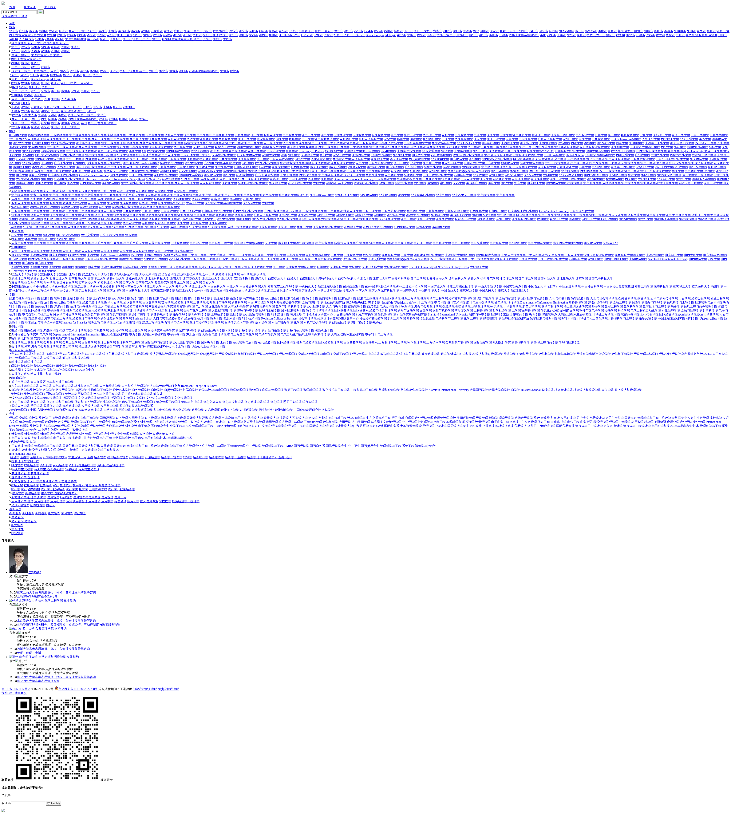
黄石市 (378, 31)
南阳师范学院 (601, 167)
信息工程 (544, 421)
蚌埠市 (398, 31)
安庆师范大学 (87, 191)
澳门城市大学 (357, 167)
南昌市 (135, 31)
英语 (394, 417)
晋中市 (39, 39)
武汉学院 (420, 183)
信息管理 (25, 421)
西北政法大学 (308, 175)
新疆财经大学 (129, 143)
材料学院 (692, 318)
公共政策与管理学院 (256, 314)
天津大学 (506, 135)
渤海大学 (678, 171)
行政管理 (38, 421)
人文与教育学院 (336, 306)
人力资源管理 (361, 421)
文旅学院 (426, 310)
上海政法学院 (157, 159)
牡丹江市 (307, 35)
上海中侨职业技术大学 (438, 175)
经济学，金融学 (298, 425)
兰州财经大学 (228, 139)
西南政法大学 (138, 139)
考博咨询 (41, 513)
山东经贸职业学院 (642, 159)
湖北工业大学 (110, 143)
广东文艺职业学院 (381, 163)
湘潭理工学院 (519, 171)
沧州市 (137, 39)
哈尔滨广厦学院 (476, 183)
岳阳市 (243, 35)
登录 (24, 16)
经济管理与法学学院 (708, 302)
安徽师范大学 (501, 179)
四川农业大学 (177, 139)
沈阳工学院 (496, 175)
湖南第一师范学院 (704, 155)
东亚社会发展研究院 (162, 306)
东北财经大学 (381, 135)
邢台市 (431, 35)
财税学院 (135, 322)
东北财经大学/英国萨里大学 (222, 163)
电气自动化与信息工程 (37, 314)
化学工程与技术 (180, 425)
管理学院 (60, 298)
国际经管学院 (37, 310)
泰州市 (581, 35)
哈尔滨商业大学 (278, 171)
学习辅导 (67, 513)
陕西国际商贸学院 (178, 151)
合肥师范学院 (432, 139)
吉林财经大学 (611, 183)
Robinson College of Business (279, 318)
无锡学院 (28, 155)
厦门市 (457, 31)
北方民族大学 (224, 167)
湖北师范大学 (209, 139)
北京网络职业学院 (330, 175)
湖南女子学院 (234, 143)
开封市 (504, 31)
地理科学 (452, 421)
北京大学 (84, 139)
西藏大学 (91, 159)
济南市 (92, 31)
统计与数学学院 (487, 298)
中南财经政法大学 (221, 135)
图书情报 (582, 417)
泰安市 (329, 31)
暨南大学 (397, 135)
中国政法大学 (355, 171)
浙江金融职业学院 (566, 147)
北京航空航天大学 (469, 143)
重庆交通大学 (38, 175)
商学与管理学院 (552, 306)
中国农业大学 (469, 179)
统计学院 (194, 298)
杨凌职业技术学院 (172, 163)
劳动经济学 (547, 425)
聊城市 (638, 31)
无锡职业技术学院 (224, 155)
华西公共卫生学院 (711, 318)
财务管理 (122, 417)
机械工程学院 (719, 298)
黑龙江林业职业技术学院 (138, 183)
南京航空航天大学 (88, 143)
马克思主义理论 (48, 429)
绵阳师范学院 (717, 167)
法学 (563, 421)
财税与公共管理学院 (317, 322)
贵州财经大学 (154, 135)
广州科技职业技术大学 (570, 151)
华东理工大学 (278, 183)
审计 (557, 417)
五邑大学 (512, 139)
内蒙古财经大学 (38, 135)
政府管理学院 (328, 298)
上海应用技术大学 (409, 151)
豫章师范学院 (615, 179)
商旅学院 (28, 306)
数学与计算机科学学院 (291, 306)
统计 (537, 417)
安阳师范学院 (438, 171)
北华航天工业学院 (116, 171)
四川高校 (97, 171)
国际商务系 (391, 425)
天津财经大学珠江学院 (301, 267)
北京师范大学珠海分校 (496, 167)
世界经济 (285, 417)
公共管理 (215, 417)
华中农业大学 (433, 167)
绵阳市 (207, 35)
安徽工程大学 (342, 155)
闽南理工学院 (138, 159)
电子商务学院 (56, 310)
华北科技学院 (464, 139)
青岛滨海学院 (521, 179)
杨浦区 (553, 31)
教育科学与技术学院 (175, 322)
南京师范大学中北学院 (700, 171)
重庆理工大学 (380, 159)
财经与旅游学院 (282, 322)
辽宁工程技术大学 (300, 183)
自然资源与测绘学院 (380, 306)
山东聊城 (60, 183)
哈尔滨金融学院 (524, 159)
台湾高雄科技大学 (53, 151)
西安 (476, 31)
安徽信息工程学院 (690, 183)
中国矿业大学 (276, 151)
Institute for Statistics (74, 322)
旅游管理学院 (182, 314)
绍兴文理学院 (416, 147)
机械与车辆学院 (366, 314)
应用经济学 (136, 417)
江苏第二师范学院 (563, 135)
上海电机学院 (463, 151)
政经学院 (236, 314)
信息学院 (203, 318)
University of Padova (311, 151)
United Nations (575, 155)
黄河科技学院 (471, 167)
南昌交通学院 (338, 167)
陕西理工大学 (81, 171)
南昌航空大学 (585, 135)
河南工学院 (648, 163)
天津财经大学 (362, 135)
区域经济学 (255, 417)
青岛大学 (73, 183)
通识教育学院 (132, 302)
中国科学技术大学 (524, 167)
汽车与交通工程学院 (58, 318)
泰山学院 (614, 135)
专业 (12, 413)
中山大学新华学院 (598, 151)
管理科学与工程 (81, 421)
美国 (621, 31)
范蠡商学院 (520, 314)
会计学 (33, 417)
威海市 (629, 31)
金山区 (13, 39)
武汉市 (53, 31)
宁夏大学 (646, 135)
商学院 (35, 298)
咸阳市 (533, 31)
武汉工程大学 (91, 274)
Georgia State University (94, 175)
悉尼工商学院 (397, 318)
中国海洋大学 (298, 179)
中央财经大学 (464, 135)
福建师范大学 (413, 175)
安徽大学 (390, 139)
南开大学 (480, 135)
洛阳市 (493, 35)
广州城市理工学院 (246, 167)
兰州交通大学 (375, 175)
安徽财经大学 (116, 135)
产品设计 (595, 417)
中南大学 (634, 175)
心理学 (409, 417)
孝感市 (441, 35)
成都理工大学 (662, 135)
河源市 (147, 35)
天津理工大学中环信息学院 (362, 151)
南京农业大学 (170, 155)
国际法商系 (361, 310)
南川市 (680, 35)
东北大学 (585, 139)
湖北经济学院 (514, 175)
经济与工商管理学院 (371, 298)
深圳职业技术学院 (166, 175)
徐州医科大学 (598, 163)
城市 (12, 27)
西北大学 (667, 147)
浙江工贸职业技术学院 (655, 171)
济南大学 (289, 143)
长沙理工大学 (66, 167)
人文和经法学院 (344, 314)
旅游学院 (236, 298)
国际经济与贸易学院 (534, 298)
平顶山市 (680, 31)
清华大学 (447, 151)
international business (23, 453)
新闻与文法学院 (408, 310)
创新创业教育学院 (109, 318)
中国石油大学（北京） (195, 155)
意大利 (660, 35)
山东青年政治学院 (282, 159)
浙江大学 (229, 175)
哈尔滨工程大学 (225, 147)
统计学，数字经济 (190, 421)
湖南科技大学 (94, 155)
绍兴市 (421, 35)
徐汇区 (51, 35)
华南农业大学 (404, 183)
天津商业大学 (343, 135)
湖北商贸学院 (119, 175)
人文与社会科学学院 (604, 298)
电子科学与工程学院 (449, 318)
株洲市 (121, 35)
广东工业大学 (63, 163)
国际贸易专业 (565, 425)
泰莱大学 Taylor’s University (685, 151)
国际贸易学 (107, 417)
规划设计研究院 (328, 318)
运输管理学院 (480, 306)
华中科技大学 (183, 147)
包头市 (543, 31)
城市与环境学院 (479, 314)
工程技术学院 (220, 314)
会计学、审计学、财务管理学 (223, 421)
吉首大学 (705, 139)
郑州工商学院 (75, 159)
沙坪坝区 (116, 39)
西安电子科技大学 (186, 183)
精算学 (648, 421)
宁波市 (293, 31)
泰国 (129, 35)
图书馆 (564, 310)
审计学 (617, 425)
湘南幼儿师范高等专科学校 (141, 163)
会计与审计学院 (142, 314)
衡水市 (197, 35)
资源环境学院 (232, 318)
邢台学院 (47, 163)
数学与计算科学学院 (320, 310)
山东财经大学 (18, 135)
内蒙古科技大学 (195, 143)
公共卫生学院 (274, 298)
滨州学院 (475, 159)
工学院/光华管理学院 (526, 310)
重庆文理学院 (281, 167)
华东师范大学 (699, 159)
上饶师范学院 (618, 175)
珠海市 (428, 31)
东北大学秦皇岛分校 (540, 151)
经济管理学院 (183, 302)
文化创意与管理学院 (95, 314)
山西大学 (343, 147)
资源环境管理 (466, 417)
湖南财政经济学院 (326, 139)
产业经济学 (326, 417)
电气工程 (573, 421)
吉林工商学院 (256, 151)
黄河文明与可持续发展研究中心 (311, 314)
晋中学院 (474, 147)
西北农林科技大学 (444, 143)
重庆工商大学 (681, 135)
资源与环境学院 (247, 310)
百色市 (612, 31)
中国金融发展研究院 (671, 318)
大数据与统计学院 (224, 310)
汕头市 (551, 35)
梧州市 (273, 35)
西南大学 (577, 143)
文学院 (574, 310)
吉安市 (401, 35)
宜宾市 (437, 31)
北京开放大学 (592, 183)
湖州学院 (352, 143)
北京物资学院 (570, 171)
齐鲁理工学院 (71, 251)
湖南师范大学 (521, 135)
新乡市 (368, 31)
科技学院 (624, 310)
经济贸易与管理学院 (462, 298)
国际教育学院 (151, 302)
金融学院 (73, 298)
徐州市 (157, 35)
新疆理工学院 (540, 135)
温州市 (721, 31)
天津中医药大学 (372, 267)
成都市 (102, 31)
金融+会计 (376, 425)
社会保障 (171, 421)
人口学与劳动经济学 (56, 425)
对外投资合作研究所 (287, 302)
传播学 (24, 425)
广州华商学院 (719, 135)
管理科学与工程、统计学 (654, 417)
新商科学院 (239, 302)
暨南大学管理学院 (532, 163)
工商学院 (199, 302)
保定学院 (564, 143)
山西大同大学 (228, 159)
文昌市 (571, 35)
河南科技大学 (630, 183)
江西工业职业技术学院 (253, 179)
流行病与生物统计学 (637, 425)
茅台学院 (680, 147)
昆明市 (447, 31)
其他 (215, 35)
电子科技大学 (272, 143)
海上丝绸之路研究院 (577, 306)
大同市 (227, 39)
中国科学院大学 (385, 179)
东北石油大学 (533, 175)
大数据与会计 (115, 425)
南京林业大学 (116, 167)
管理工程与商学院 (100, 322)
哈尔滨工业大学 (354, 175)
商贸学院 (643, 298)
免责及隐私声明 (168, 689)
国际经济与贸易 (197, 417)
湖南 (284, 155)
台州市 (198, 39)
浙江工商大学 (247, 139)
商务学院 (413, 318)
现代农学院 (120, 322)
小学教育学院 (512, 306)
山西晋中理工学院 (596, 175)
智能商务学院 (630, 314)
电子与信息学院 (269, 334)
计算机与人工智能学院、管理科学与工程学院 (607, 318)
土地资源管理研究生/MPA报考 (37, 596)
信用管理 (272, 421)
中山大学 (308, 139)
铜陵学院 (416, 139)
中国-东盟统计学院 (260, 302)
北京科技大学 (666, 179)
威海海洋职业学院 (235, 171)
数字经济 (64, 421)
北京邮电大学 (440, 159)
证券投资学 (466, 421)
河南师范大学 (288, 215)
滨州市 (233, 35)
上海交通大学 (298, 171)
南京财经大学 (292, 135)
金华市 (701, 31)
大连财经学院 (37, 147)
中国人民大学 (44, 183)
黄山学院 (47, 179)
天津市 (83, 31)
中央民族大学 (106, 147)
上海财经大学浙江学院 (645, 147)
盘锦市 (223, 35)
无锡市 (514, 31)
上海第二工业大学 (657, 143)
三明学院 (614, 163)
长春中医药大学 (515, 151)
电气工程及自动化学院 (645, 310)
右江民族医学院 (441, 155)
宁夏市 (318, 35)
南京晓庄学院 (579, 163)
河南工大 (525, 147)
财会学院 (265, 322)
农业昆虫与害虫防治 (394, 302)
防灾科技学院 (266, 139)
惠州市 (483, 35)
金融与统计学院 (312, 302)
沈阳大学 (123, 147)
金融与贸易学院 (509, 298)
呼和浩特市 (220, 31)
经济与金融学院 (294, 298)
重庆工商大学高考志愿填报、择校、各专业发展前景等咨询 (56, 592)
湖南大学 (327, 135)
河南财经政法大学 (274, 147)
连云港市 (93, 39)
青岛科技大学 (18, 147)
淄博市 (49, 39)
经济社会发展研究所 (515, 318)
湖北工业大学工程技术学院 (568, 179)
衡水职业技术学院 (44, 167)
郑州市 (43, 31)
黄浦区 (41, 35)
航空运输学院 (531, 306)
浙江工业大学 (496, 139)
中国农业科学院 (381, 155)
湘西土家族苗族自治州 (83, 119)
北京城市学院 (31, 163)
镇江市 (137, 35)
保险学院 (638, 302)
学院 (12, 294)
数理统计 (51, 421)
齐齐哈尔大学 (547, 167)
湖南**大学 (302, 159)
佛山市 (408, 31)
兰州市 (338, 31)
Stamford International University (354, 179)
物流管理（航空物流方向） (242, 425)
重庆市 (168, 31)
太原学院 (662, 163)
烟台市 (263, 31)
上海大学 (448, 139)
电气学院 (440, 302)
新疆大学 (265, 167)
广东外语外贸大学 (267, 175)
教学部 (127, 310)
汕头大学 (486, 179)
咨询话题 (15, 509)
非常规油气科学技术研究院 (43, 322)
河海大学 (493, 135)
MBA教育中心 (349, 318)
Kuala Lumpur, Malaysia (381, 35)
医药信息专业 (160, 425)
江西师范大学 (397, 147)
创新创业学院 (341, 322)
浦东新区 (701, 35)
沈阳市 (145, 31)
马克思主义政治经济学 (386, 421)
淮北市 (630, 35)
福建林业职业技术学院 (253, 183)
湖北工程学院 (200, 151)
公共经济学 (409, 421)
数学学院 (312, 298)
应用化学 (673, 421)
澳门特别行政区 (289, 35)
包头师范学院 (400, 171)
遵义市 (91, 35)
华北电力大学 (173, 135)
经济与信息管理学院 (383, 310)
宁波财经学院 (215, 143)
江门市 (187, 35)
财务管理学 (152, 417)
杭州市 (178, 31)
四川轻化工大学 (706, 143)
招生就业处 (427, 318)
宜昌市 (650, 35)
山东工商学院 (700, 135)
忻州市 (338, 35)
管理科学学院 (567, 318)
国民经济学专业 (458, 425)
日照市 (722, 35)
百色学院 (292, 151)
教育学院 (535, 314)
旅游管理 (180, 417)
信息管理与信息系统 (125, 421)
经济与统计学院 (93, 302)
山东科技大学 (177, 159)
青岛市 (283, 31)
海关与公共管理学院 (428, 306)
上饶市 (561, 35)
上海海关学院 (548, 143)
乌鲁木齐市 (306, 31)
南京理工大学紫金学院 (302, 147)
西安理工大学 (670, 139)
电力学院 (202, 306)
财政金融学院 (220, 298)
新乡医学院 (388, 151)
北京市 (13, 31)
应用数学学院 (110, 405)
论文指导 (54, 513)
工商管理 (55, 417)
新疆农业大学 (49, 139)
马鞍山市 (349, 35)
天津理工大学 (310, 155)
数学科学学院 (633, 306)
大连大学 (301, 143)
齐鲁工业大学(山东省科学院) (174, 251)
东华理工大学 (148, 203)
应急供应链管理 (698, 417)
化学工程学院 (473, 318)
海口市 (127, 39)
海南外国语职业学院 (498, 155)
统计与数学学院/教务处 (366, 322)
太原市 (198, 31)
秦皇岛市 (591, 31)
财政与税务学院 (443, 310)
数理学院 (216, 318)
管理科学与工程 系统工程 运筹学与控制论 (408, 445)
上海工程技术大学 (141, 175)
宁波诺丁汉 (153, 179)
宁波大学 (416, 163)
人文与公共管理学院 (135, 385)
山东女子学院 (186, 167)
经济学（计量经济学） (340, 425)
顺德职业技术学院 (317, 163)
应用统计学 (441, 417)
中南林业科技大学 (292, 163)
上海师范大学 (135, 135)
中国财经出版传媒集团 (600, 155)
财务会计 (131, 425)
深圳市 (523, 31)
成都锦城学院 (452, 167)
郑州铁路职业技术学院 (81, 151)
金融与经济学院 (691, 310)
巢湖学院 (403, 179)
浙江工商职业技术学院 (488, 151)
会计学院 (86, 298)
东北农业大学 (272, 135)
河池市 (59, 39)
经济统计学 (97, 425)
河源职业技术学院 (160, 147)
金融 (401, 417)
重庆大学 (494, 183)
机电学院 (500, 302)
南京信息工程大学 (682, 143)
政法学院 (217, 322)
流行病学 (716, 417)
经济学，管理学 (619, 421)
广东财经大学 (59, 135)
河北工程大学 (31, 151)
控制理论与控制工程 (431, 421)
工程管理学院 (483, 310)
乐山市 (691, 31)
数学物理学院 (404, 306)
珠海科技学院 (247, 159)
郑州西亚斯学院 (697, 147)
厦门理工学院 (538, 171)
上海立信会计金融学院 (626, 139)
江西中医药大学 (90, 183)
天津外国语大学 (203, 147)
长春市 (273, 31)
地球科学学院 (201, 314)
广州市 (23, 31)
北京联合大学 (78, 135)
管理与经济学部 (200, 322)
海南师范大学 (361, 155)
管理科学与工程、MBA (207, 425)
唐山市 (61, 35)
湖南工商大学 (311, 135)
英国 (543, 35)
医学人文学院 (113, 302)
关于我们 (50, 7)
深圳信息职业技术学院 (468, 155)
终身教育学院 (163, 314)
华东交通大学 (431, 151)
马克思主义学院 (253, 298)
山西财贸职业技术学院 (144, 171)
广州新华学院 (167, 167)
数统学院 (448, 306)
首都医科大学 (138, 147)
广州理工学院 (41, 143)
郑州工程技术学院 (557, 163)
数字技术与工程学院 (656, 306)
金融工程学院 (622, 302)
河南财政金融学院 (704, 179)
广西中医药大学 (543, 147)
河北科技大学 (606, 143)
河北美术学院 (596, 179)
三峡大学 (499, 147)
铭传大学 (135, 151)
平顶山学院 (636, 143)
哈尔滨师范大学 (456, 147)
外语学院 (598, 306)
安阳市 (111, 35)
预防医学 (363, 425)
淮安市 (494, 31)
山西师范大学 (431, 179)
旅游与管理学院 (655, 302)
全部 (12, 23)
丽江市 (473, 35)
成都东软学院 (209, 179)
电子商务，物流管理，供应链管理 (514, 421)
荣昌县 (253, 35)
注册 (17, 16)
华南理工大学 (432, 135)
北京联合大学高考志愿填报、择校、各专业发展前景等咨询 (56, 620)
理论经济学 (506, 417)
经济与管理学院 (19, 298)
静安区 (620, 35)
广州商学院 (642, 155)
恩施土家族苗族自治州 (524, 35)
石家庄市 (157, 31)
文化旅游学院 (218, 306)
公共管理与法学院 (218, 302)
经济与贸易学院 (163, 298)
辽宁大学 (257, 135)
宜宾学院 (295, 139)
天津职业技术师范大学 (527, 155)
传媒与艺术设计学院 (73, 330)
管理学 (66, 417)
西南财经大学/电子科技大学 (351, 159)
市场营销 (228, 417)
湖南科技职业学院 (366, 183)
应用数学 (637, 421)
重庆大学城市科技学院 (697, 175)
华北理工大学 (402, 155)
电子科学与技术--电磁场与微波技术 (675, 425)
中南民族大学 (119, 139)
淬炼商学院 (61, 306)
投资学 (266, 425)
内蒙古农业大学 (680, 155)
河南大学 (190, 135)
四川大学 (164, 143)
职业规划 (80, 513)
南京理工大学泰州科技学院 (228, 151)
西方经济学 (300, 417)
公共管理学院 (121, 298)
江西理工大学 (190, 179)
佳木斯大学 (229, 183)
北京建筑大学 (205, 167)
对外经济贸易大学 (63, 143)
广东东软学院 (368, 143)
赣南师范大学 (510, 163)
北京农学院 (480, 175)
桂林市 (71, 35)
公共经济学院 (316, 306)
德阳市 (610, 35)
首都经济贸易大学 (390, 143)
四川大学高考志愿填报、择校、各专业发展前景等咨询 (53, 648)
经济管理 (482, 417)
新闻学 (493, 417)
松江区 (104, 39)
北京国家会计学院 (21, 171)
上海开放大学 (289, 175)
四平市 (81, 35)
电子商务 (241, 417)
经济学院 (47, 298)
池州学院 (193, 159)
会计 (453, 417)
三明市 (503, 35)
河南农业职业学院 (617, 159)
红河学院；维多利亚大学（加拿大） (97, 163)
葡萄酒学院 (463, 306)
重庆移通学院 (540, 179)
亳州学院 (560, 159)
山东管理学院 (395, 167)
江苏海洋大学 (126, 155)
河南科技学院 (25, 183)
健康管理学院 (357, 306)
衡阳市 (658, 31)
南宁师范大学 (213, 175)
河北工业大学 (426, 219)
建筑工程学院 (151, 322)
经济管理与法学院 (84, 318)
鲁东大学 (520, 183)
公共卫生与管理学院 (67, 302)
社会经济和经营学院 (373, 318)
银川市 (418, 31)
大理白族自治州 (75, 39)
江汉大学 (480, 139)
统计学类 (36, 425)
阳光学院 (294, 155)
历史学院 (677, 306)
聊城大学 (715, 147)
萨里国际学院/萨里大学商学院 (698, 314)
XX (144, 151)
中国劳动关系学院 (148, 155)
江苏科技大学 (25, 159)
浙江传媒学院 (500, 171)
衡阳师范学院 (209, 159)
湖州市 (484, 31)
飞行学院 (513, 302)
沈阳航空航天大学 (210, 171)
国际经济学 (317, 425)
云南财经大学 (576, 159)
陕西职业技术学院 (342, 163)
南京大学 (202, 135)
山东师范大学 (459, 159)
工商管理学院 (102, 298)
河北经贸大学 (97, 135)
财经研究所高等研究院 (412, 314)
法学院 (48, 302)
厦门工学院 (401, 163)
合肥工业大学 (228, 179)
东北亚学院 (115, 310)
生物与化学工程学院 (197, 310)
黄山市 (601, 35)
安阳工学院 (570, 139)
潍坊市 (602, 31)
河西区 (263, 35)
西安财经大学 (589, 171)
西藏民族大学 (148, 143)
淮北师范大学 (257, 171)
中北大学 (177, 143)
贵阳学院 (110, 155)
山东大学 (22, 175)
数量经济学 (271, 417)
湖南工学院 (632, 171)
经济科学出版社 (501, 314)
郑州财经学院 (630, 135)
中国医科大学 (528, 139)
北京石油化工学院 (571, 175)
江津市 (640, 35)
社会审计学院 (307, 318)
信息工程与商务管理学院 (700, 306)
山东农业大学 (421, 155)
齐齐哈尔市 (26, 39)
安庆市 (361, 35)
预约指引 (8, 693)
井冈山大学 (550, 175)
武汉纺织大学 (156, 151)
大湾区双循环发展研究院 (574, 314)
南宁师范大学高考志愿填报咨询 (38, 681)
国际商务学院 (343, 310)
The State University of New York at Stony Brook (115, 179)
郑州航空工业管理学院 (62, 147)
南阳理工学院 (22, 167)
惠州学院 (446, 183)
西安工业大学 (100, 139)
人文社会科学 (80, 425)
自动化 (555, 421)
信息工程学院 (18, 302)
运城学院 (433, 183)
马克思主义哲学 (613, 417)
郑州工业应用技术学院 (112, 151)
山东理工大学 (536, 183)
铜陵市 (648, 31)
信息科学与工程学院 (680, 302)
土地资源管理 (409, 425)
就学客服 (20, 693)
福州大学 (415, 179)
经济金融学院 (700, 298)
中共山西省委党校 (191, 175)
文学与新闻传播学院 (664, 298)
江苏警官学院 (188, 171)
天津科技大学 (630, 163)
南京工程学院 (319, 167)
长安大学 (723, 143)
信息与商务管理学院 (83, 306)
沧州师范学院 (450, 179)
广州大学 (601, 135)
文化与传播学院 (559, 298)
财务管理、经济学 (152, 421)
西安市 (73, 31)
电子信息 (144, 425)
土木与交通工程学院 (112, 306)
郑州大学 (403, 139)
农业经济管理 (424, 417)
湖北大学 (282, 139)
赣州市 (711, 31)
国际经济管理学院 (293, 310)
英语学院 (167, 302)
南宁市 (243, 31)
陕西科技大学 (435, 147)
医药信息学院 (44, 306)
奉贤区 (690, 35)
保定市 (233, 31)
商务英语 (586, 421)
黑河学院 (314, 179)
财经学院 (181, 298)
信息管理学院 (387, 314)
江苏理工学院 (317, 171)
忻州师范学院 (419, 171)
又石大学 (459, 183)
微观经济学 (600, 421)
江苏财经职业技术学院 (69, 179)
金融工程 (340, 417)
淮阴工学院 (648, 175)
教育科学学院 (389, 353)
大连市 (188, 31)
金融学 (23, 417)
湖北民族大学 (194, 163)
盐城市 (670, 35)
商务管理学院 (578, 302)
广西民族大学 (300, 167)
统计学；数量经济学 (74, 429)
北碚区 (411, 35)
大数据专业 (679, 417)
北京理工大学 (68, 139)
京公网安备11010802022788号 (78, 689)
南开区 (579, 31)
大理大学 (319, 183)
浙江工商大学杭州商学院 (671, 167)
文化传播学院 (649, 314)
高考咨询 (15, 513)
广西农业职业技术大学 (651, 151)
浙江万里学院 (698, 167)
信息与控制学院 (120, 314)
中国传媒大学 (678, 163)
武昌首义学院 (595, 159)
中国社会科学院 (554, 155)
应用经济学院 (97, 310)
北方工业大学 (413, 135)
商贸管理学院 (186, 306)
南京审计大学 (529, 143)
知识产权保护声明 (145, 689)
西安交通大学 (87, 147)
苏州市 (358, 31)
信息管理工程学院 (170, 310)
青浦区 (712, 35)
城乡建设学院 (280, 314)
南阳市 (101, 35)
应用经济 (345, 421)
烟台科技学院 (491, 143)
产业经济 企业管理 (692, 421)
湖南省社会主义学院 (339, 183)
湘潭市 (668, 31)
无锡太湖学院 (544, 159)
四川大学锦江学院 (249, 147)
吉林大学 (448, 135)
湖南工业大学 (317, 143)
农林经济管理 (504, 425)
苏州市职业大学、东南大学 (482, 163)
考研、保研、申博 (29, 652)
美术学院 (374, 302)
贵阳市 (207, 31)
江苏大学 (512, 147)
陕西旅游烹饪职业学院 (497, 159)
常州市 (451, 35)
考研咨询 (28, 513)
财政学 (313, 417)
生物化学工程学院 (421, 302)
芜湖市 (467, 31)
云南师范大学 (394, 175)
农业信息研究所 (334, 302)
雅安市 (177, 35)
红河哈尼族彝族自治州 (177, 39)
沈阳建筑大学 (271, 155)
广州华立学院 (414, 167)
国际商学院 (393, 298)
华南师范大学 (164, 183)
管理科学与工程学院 (434, 298)
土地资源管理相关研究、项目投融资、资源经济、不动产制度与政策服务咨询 (68, 624)
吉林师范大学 (349, 139)
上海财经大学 (359, 147)
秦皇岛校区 (35, 318)
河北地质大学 (620, 147)
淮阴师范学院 (111, 183)
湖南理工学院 (169, 171)
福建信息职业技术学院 (113, 159)
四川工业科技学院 (611, 171)
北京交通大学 (689, 139)
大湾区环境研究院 (240, 306)
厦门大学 (326, 155)
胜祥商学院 (267, 306)
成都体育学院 (245, 175)
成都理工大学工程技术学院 (52, 171)
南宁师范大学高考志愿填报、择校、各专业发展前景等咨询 (56, 677)
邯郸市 (217, 39)
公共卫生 (533, 425)
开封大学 (554, 171)
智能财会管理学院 (600, 302)
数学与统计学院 (141, 298)
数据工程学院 (614, 306)
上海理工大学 (510, 143)
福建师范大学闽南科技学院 (564, 183)
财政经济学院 (671, 310)
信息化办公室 (550, 310)
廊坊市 (319, 31)
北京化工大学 (432, 163)
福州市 (388, 31)
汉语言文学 (48, 449)
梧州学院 (327, 179)
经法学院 (611, 310)
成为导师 (8, 16)
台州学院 (248, 163)
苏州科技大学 (463, 175)
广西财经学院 (601, 139)
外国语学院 (35, 302)
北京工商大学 (253, 143)
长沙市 (63, 31)
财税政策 (475, 425)
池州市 (156, 39)
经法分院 (190, 318)
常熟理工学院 (279, 179)
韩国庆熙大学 (334, 151)
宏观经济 (547, 417)
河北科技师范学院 (669, 175)
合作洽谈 (30, 7)
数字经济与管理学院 (543, 318)
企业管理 (488, 425)
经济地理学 (278, 425)
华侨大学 (193, 139)
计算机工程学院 (603, 314)
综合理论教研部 (356, 302)
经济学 (13, 417)
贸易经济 (520, 425)
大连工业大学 (713, 151)
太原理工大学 (647, 179)
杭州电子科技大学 (550, 139)
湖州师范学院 (378, 147)
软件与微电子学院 (591, 310)
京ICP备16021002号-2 (16, 689)
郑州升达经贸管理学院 (24, 139)
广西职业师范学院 (72, 155)
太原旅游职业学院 (28, 179)
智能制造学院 (492, 318)
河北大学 (507, 183)
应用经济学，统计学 (433, 425)
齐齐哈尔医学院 (210, 183)
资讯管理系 (549, 314)
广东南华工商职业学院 (63, 175)
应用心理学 (568, 417)
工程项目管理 (313, 421)
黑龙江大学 (683, 179)
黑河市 (207, 39)
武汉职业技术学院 (267, 163)
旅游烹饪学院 (648, 318)
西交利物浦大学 (419, 159)
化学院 (298, 322)
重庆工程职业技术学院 (91, 167)
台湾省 (167, 35)
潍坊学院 (590, 143)
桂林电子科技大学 (371, 139)
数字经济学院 (580, 298)
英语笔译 (660, 421)
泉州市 (348, 31)
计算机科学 (330, 421)
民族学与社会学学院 (67, 314)
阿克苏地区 (566, 31)
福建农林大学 (171, 179)
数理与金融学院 (269, 310)
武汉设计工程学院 (623, 151)
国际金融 (630, 417)
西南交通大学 (625, 155)
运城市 (328, 35)
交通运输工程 (381, 417)
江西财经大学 (157, 139)
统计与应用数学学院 (480, 302)
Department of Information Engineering (544, 302)
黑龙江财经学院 (321, 159)
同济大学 (622, 143)
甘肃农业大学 (660, 155)
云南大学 (362, 163)
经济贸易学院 (347, 298)
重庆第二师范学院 (623, 167)
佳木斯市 (462, 35)
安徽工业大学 (645, 167)
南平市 (147, 39)
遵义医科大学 (399, 159)
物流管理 (167, 417)
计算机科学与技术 (145, 310)
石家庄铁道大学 (567, 167)
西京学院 (631, 179)
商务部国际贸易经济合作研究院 (469, 171)
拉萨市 (591, 35)
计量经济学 (482, 421)
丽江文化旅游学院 (47, 155)
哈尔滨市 (124, 31)
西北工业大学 (327, 147)
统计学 (43, 417)
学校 (12, 131)
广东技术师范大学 (249, 155)
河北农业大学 (22, 143)
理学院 (205, 298)
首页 (12, 7)
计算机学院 (710, 310)
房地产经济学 (524, 417)
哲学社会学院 (502, 310)
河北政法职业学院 (700, 163)
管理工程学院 (410, 298)
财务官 (608, 425)
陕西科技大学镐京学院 (50, 159)
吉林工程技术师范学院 (141, 167)
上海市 (112, 31)
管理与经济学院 (77, 310)
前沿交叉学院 (464, 310)
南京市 (33, 31)
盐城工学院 (386, 183)
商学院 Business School (137, 318)
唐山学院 (263, 159)
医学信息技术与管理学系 (241, 322)
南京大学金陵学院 (378, 171)
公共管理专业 (102, 421)
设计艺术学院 (456, 302)
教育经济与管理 (254, 421)
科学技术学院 (251, 318)
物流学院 (496, 306)
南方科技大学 (376, 167)
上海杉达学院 (336, 143)
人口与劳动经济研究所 (168, 318)
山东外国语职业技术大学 (672, 159)
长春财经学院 (336, 171)
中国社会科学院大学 (417, 143)
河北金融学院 (649, 183)
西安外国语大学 (452, 163)
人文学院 (684, 298)
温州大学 (585, 167)
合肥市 (253, 31)
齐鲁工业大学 (651, 139)
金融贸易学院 (627, 298)
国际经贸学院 (668, 314)
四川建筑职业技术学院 (594, 147)
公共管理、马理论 (291, 421)
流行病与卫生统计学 (589, 425)
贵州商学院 (242, 135)
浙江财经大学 (668, 183)
